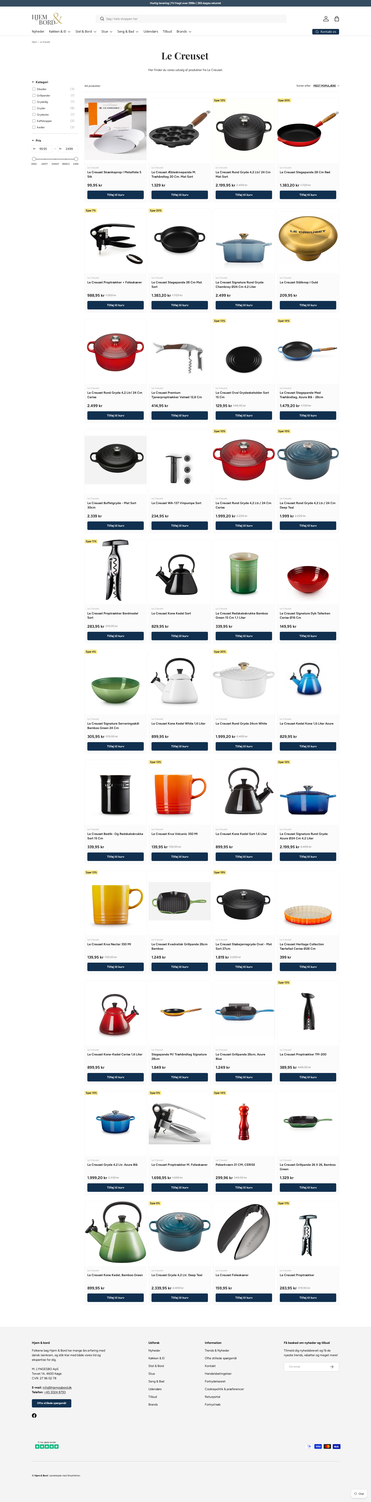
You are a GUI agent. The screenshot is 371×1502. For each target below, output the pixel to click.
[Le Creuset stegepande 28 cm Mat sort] (180, 239)
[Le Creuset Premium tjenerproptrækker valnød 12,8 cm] (180, 350)
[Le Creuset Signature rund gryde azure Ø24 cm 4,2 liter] (308, 791)
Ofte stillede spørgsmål (51, 1403)
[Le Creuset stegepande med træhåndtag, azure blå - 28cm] (308, 350)
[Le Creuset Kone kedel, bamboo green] (115, 1232)
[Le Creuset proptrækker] (308, 1232)
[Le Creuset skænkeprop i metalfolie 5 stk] (115, 129)
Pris (38, 140)
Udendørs (151, 31)
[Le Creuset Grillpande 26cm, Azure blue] (244, 1011)
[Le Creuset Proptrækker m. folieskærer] (180, 1122)
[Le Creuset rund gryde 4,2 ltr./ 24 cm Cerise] (244, 460)
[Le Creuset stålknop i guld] (308, 239)
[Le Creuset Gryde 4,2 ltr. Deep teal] (180, 1232)
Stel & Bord (84, 31)
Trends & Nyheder (217, 1350)
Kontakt (210, 1366)
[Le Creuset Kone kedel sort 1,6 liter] (244, 791)
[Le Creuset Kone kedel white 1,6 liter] (180, 680)
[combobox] (191, 19)
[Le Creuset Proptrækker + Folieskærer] (115, 239)
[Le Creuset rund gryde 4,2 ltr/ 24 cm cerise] (115, 350)
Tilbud (167, 31)
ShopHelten (73, 1475)
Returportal (212, 1397)
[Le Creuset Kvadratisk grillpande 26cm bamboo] (180, 901)
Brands (182, 31)
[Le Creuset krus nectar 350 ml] (115, 901)
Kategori (42, 82)
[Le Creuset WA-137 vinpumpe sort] (180, 460)
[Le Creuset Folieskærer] (244, 1232)
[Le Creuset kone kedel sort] (180, 570)
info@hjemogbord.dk (57, 1387)
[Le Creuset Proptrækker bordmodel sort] (115, 570)
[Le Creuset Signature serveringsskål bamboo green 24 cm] (115, 680)
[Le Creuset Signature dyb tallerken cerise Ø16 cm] (308, 570)
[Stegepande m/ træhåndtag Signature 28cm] (180, 1011)
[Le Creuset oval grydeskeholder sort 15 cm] (244, 350)
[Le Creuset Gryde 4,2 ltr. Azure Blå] (115, 1122)
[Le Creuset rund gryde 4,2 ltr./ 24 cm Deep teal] (308, 460)
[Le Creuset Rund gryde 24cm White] (244, 680)
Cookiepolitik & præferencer (224, 1389)
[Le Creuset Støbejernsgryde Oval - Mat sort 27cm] (244, 901)
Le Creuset (45, 42)
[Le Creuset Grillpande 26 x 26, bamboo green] (308, 1122)
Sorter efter (316, 85)
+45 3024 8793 (55, 1392)
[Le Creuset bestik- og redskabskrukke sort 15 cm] (115, 791)
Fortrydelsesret (215, 1381)
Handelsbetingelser (218, 1373)
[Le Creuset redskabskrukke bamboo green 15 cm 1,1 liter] (244, 570)
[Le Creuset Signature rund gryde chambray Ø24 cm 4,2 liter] (244, 239)
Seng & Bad (125, 31)
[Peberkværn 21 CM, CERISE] (244, 1122)
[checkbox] (54, 89)
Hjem (34, 42)
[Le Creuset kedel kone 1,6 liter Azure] (308, 680)
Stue (104, 31)
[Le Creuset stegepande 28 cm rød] (308, 129)
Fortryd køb (212, 1404)
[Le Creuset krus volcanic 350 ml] (180, 791)
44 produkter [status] (92, 86)
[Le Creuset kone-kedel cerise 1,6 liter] (115, 1011)
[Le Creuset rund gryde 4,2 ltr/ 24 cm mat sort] (244, 129)
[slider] (34, 159)
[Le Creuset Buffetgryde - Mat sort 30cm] (115, 460)
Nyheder (38, 31)
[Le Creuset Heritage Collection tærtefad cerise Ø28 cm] (308, 901)
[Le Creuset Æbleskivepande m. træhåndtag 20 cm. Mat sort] (180, 129)
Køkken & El (57, 31)
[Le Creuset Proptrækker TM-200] (308, 1011)
